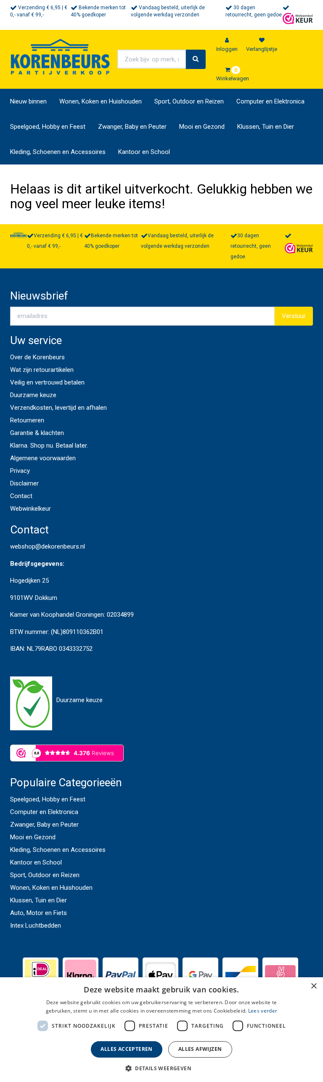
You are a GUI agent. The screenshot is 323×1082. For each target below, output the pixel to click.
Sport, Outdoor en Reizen (189, 101)
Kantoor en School (144, 152)
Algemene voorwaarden (43, 458)
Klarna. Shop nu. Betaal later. (49, 445)
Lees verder (262, 1010)
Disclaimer (24, 483)
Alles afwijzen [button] (200, 1049)
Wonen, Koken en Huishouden (100, 101)
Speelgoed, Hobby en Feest (47, 126)
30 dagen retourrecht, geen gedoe (250, 246)
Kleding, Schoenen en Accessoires (58, 152)
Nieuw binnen (28, 101)
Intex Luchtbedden (35, 925)
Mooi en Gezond (202, 126)
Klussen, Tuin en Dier (265, 126)
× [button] (313, 986)
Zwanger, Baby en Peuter (132, 126)
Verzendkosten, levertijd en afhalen (58, 407)
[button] (161, 1068)
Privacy (20, 471)
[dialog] (161, 1029)
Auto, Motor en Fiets (38, 913)
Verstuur (294, 316)
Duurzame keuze (33, 395)
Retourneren (27, 420)
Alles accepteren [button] (126, 1049)
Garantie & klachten (37, 433)
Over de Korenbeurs (37, 357)
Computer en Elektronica (270, 101)
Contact (21, 496)
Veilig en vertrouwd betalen (47, 382)
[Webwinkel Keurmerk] (298, 18)
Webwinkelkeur (30, 508)
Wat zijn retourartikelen (42, 370)
